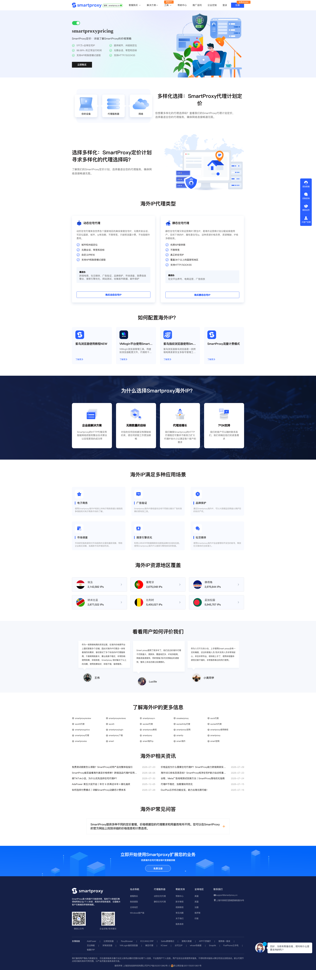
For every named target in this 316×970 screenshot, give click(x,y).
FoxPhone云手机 (230, 945)
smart (111, 741)
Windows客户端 (137, 912)
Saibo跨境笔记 (167, 941)
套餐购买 (134, 5)
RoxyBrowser (127, 941)
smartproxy (215, 735)
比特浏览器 (109, 941)
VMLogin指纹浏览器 (129, 945)
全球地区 (134, 907)
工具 (167, 5)
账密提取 (134, 901)
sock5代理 (79, 724)
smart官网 (214, 741)
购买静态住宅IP (202, 295)
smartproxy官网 (183, 729)
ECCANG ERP (147, 941)
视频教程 (180, 907)
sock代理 (214, 718)
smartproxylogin (116, 729)
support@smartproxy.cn (226, 895)
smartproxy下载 (116, 735)
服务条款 (180, 924)
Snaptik (212, 945)
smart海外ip (148, 741)
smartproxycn (149, 718)
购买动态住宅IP (113, 295)
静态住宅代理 (160, 901)
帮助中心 (182, 5)
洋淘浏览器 (107, 945)
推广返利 (197, 5)
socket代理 (148, 724)
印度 (196, 918)
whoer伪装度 (195, 945)
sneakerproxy (182, 718)
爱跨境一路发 (224, 941)
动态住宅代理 (160, 896)
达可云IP (179, 945)
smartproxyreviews (117, 718)
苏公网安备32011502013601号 (187, 965)
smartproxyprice (82, 729)
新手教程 (180, 901)
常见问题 (180, 912)
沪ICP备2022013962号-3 (158, 965)
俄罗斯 (197, 912)
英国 (196, 901)
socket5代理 (216, 724)
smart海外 (180, 741)
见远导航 (91, 945)
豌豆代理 (149, 945)
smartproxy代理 (82, 735)
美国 (196, 896)
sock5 (111, 724)
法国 (196, 907)
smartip (179, 735)
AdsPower (91, 941)
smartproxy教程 (150, 729)
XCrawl (164, 945)
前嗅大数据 (187, 941)
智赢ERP (91, 949)
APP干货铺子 (205, 941)
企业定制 (212, 5)
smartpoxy (147, 735)
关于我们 (180, 918)
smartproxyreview (83, 718)
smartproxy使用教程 (219, 729)
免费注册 (158, 868)
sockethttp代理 (183, 724)
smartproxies (81, 741)
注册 (237, 5)
